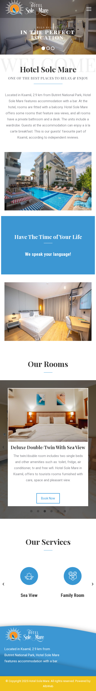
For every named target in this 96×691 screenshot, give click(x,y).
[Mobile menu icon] (89, 9)
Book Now (76, 498)
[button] (3, 447)
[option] (37, 584)
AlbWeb (48, 686)
